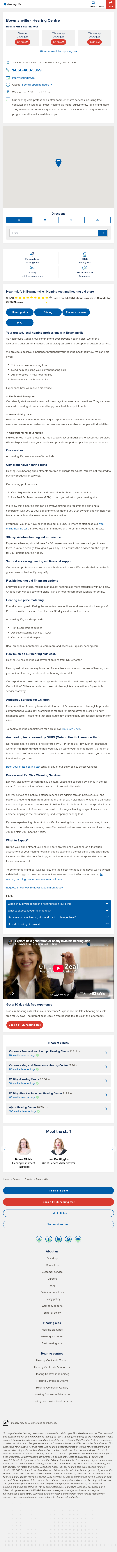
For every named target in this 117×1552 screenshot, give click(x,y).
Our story (52, 1258)
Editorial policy (52, 1312)
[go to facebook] (48, 1240)
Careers (52, 1279)
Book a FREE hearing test (25, 1025)
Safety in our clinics (52, 1292)
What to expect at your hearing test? (29, 910)
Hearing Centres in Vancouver (52, 1367)
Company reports (52, 1306)
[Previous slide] (4, 1148)
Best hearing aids (52, 1343)
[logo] (12, 4)
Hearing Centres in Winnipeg (52, 1374)
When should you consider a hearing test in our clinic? (40, 904)
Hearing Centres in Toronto (52, 1360)
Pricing (48, 312)
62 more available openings (56, 51)
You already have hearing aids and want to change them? (42, 917)
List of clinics (58, 1213)
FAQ (19, 323)
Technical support (58, 1224)
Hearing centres (52, 1353)
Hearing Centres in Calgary (52, 1387)
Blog (52, 1285)
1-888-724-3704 (71, 729)
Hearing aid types (52, 1329)
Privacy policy (52, 1299)
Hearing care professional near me (52, 1401)
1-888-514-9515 (58, 1191)
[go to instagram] (68, 1240)
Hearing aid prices (52, 1336)
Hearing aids (20, 312)
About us (52, 1251)
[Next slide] (112, 1148)
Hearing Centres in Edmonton (52, 1394)
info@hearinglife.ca (23, 78)
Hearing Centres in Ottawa (52, 1381)
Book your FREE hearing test (23, 766)
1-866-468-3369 (27, 70)
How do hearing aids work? (24, 924)
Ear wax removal (76, 312)
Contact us (52, 1265)
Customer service (52, 1272)
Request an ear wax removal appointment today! (34, 887)
